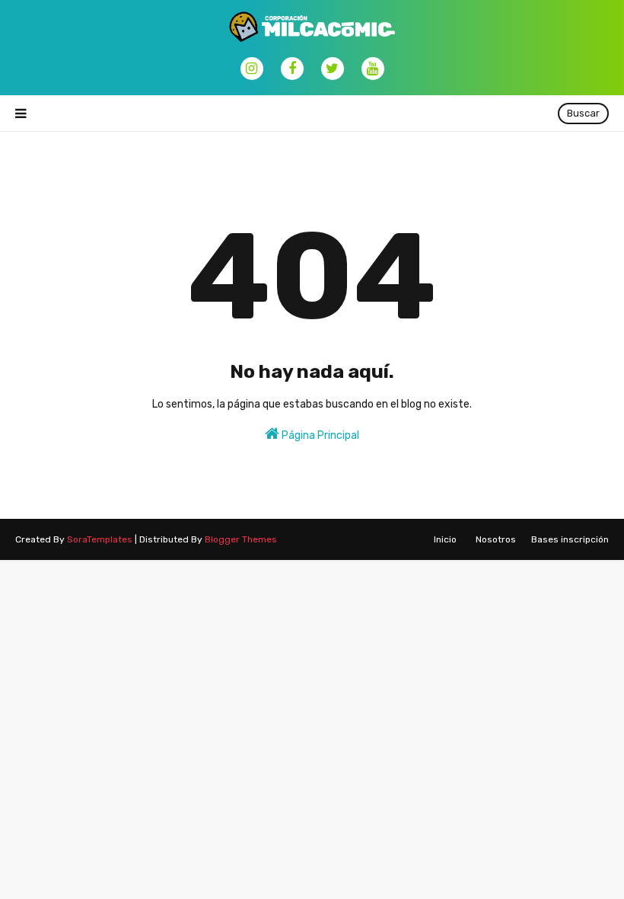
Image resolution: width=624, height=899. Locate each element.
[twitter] (332, 68)
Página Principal (319, 435)
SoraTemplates (99, 539)
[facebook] (292, 68)
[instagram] (251, 68)
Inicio (445, 539)
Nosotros (496, 539)
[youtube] (372, 68)
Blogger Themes (241, 539)
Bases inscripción (570, 539)
